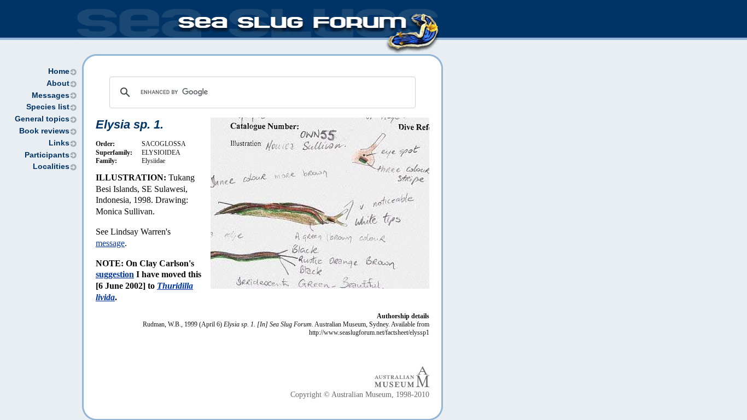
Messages (50, 95)
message (110, 243)
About (57, 83)
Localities (51, 166)
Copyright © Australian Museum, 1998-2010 (359, 394)
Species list (47, 107)
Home (58, 71)
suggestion (115, 274)
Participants (47, 155)
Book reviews (44, 131)
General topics (42, 119)
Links (59, 143)
